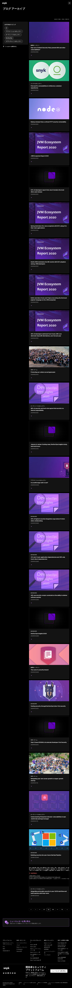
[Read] (31, 55)
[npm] (13, 973)
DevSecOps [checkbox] (9, 38)
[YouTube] (6, 973)
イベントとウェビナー (49, 951)
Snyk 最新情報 (34, 958)
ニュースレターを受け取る (59, 971)
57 (43, 909)
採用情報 (46, 949)
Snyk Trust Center (35, 960)
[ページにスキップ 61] (57, 909)
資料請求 (46, 947)
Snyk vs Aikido (61, 961)
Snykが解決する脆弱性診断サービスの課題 (63, 953)
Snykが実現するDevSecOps (62, 945)
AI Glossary (20, 949)
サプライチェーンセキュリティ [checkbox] (14, 41)
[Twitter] (3, 973)
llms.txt (18, 951)
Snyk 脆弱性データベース (35, 955)
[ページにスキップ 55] (40, 909)
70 (61, 909)
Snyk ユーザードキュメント (35, 949)
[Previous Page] (31, 909)
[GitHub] (10, 973)
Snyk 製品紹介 (61, 943)
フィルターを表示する (10, 46)
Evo (4, 946)
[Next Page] (67, 909)
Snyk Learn (33, 946)
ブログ (18, 945)
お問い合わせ (47, 945)
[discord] (15, 973)
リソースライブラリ (22, 943)
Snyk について (47, 943)
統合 (4, 948)
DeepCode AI (6, 950)
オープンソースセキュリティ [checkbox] (13, 34)
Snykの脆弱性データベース (63, 949)
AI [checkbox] (6, 28)
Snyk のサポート (34, 952)
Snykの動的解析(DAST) (62, 958)
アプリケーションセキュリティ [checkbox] (14, 31)
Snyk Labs (33, 944)
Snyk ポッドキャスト (22, 947)
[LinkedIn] (8, 973)
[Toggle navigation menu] (69, 3)
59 (52, 909)
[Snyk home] (4, 3)
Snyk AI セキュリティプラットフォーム (8, 943)
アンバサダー (47, 955)
